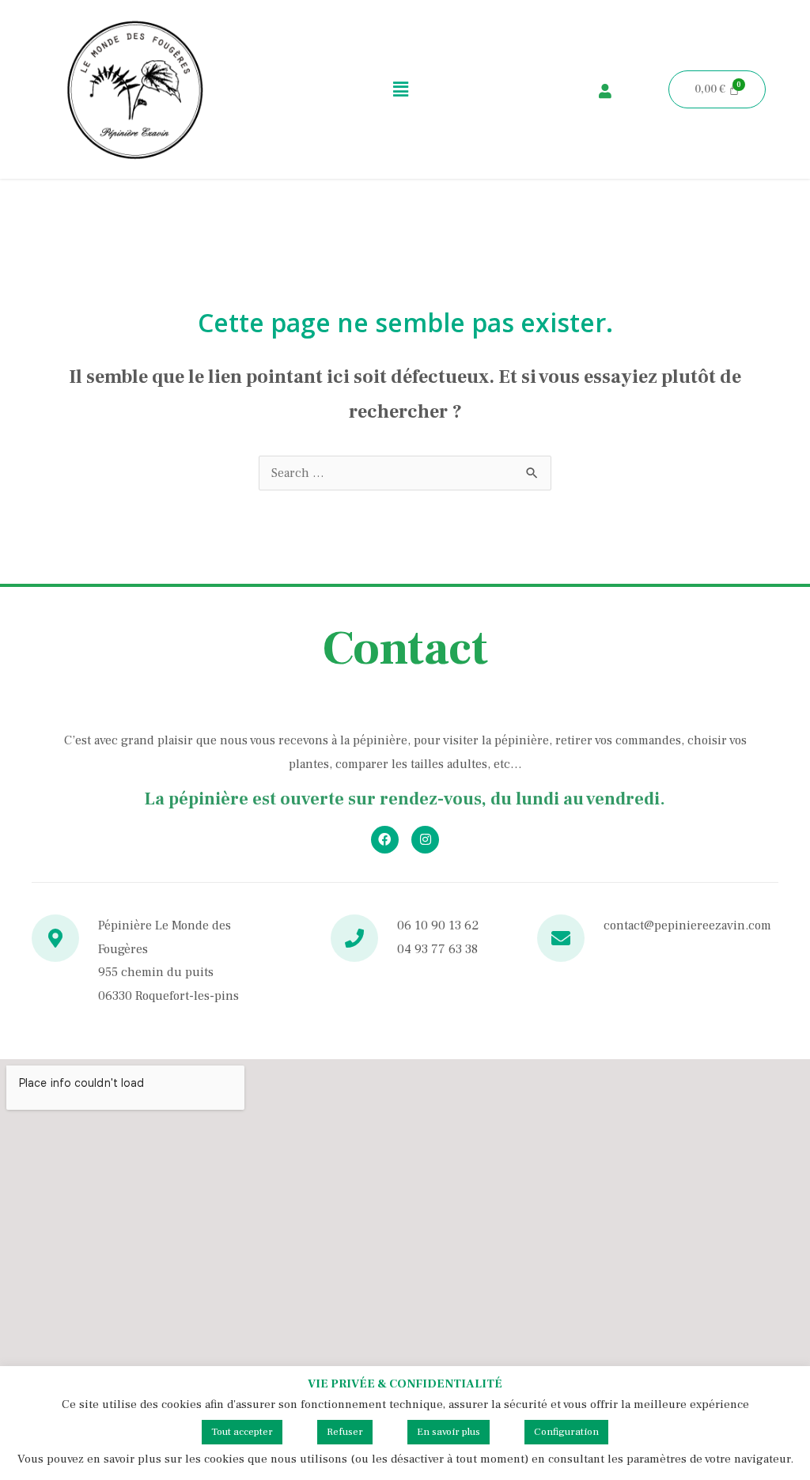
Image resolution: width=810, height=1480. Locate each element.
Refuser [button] (345, 1431)
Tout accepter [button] (242, 1431)
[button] (401, 89)
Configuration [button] (566, 1431)
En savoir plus (448, 1431)
